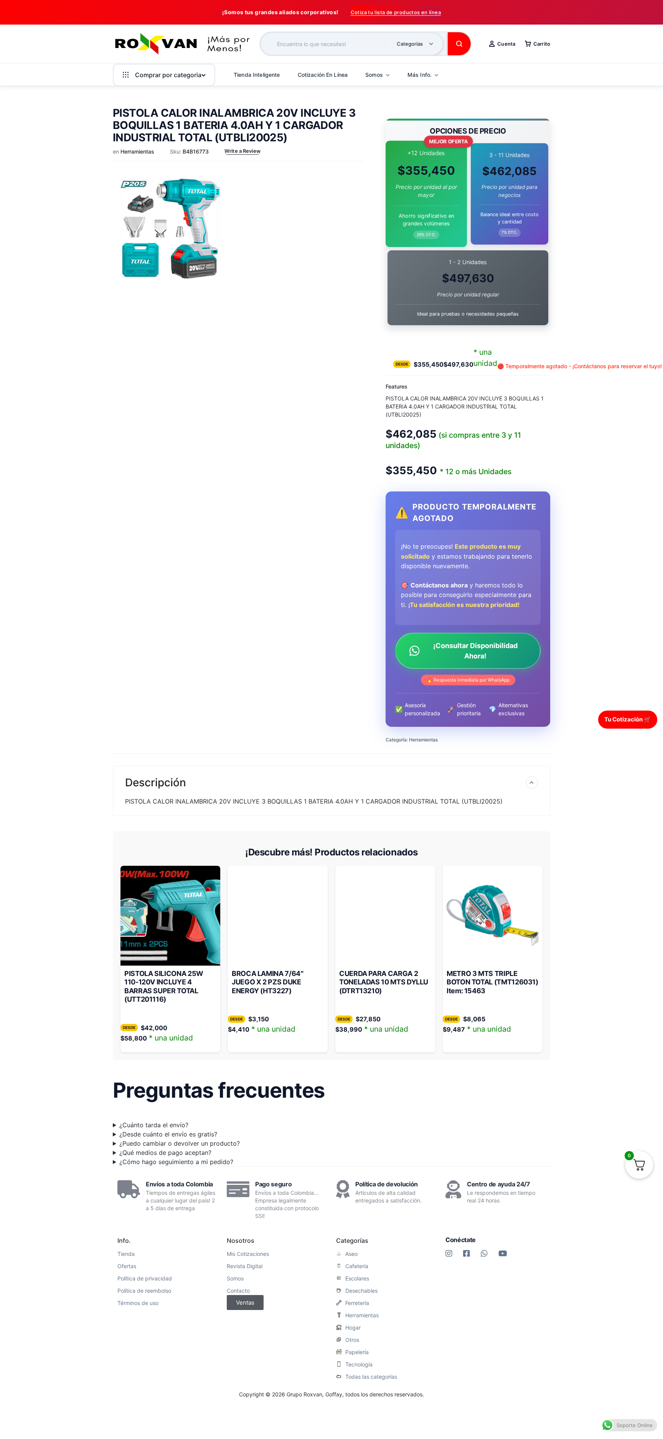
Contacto (238, 1291)
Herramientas (137, 151)
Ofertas (126, 1266)
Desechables (361, 1291)
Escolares (357, 1278)
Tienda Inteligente (257, 74)
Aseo (351, 1254)
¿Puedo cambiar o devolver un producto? (179, 1143)
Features (396, 386)
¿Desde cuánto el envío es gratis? (168, 1134)
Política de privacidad (144, 1278)
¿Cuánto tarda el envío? (153, 1125)
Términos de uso (137, 1303)
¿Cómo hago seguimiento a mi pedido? (176, 1162)
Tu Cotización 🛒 (627, 719)
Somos (235, 1278)
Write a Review (242, 151)
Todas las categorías (371, 1377)
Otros (352, 1340)
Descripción (155, 782)
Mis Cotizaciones (248, 1254)
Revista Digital (244, 1266)
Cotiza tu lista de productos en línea (396, 12)
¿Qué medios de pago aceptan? (165, 1152)
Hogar (353, 1328)
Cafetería (356, 1266)
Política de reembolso (144, 1291)
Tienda (126, 1254)
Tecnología (359, 1364)
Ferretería (357, 1303)
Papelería (357, 1352)
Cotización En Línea (323, 74)
